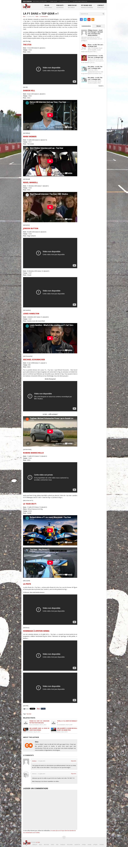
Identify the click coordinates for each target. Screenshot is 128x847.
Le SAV (38, 842)
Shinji (84, 844)
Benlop (34, 844)
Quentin (77, 844)
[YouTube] (89, 19)
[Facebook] (81, 19)
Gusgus (62, 844)
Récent (99, 26)
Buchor (46, 844)
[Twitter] (85, 19)
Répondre (73, 761)
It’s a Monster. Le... (64, 1)
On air (48, 6)
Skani (89, 844)
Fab (57, 844)
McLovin (69, 844)
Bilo (40, 844)
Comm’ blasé (53, 1)
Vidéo (37, 16)
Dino (24, 16)
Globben (34, 761)
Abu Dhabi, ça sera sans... (40, 1)
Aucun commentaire (34, 724)
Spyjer (95, 844)
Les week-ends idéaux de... (80, 1)
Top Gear (28, 714)
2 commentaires (44, 16)
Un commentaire (61, 724)
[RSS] (92, 19)
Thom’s (101, 844)
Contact (100, 6)
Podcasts (59, 6)
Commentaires (86, 26)
